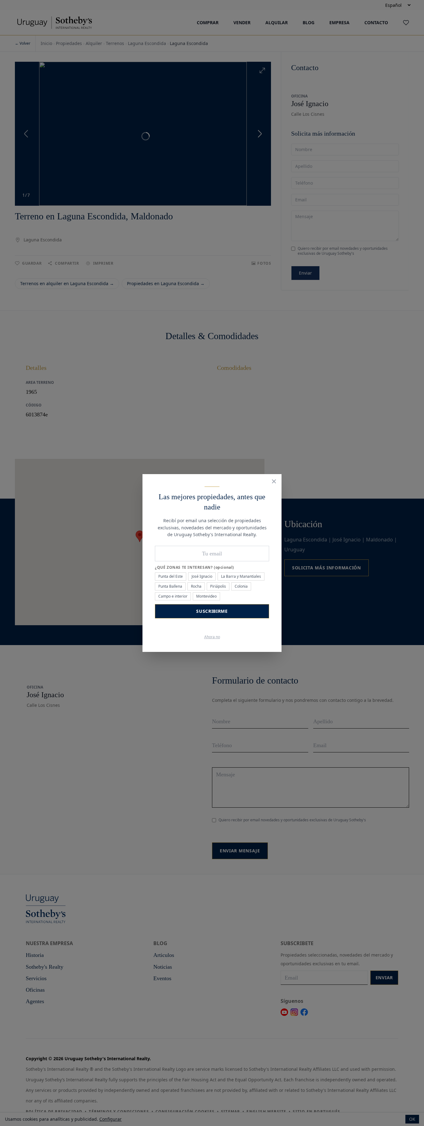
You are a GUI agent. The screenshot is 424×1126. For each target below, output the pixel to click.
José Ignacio (202, 576)
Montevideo (206, 596)
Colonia (241, 586)
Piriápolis (218, 586)
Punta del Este (170, 576)
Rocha (196, 586)
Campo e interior (172, 596)
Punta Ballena (170, 586)
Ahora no (212, 637)
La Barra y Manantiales (241, 576)
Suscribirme (212, 611)
